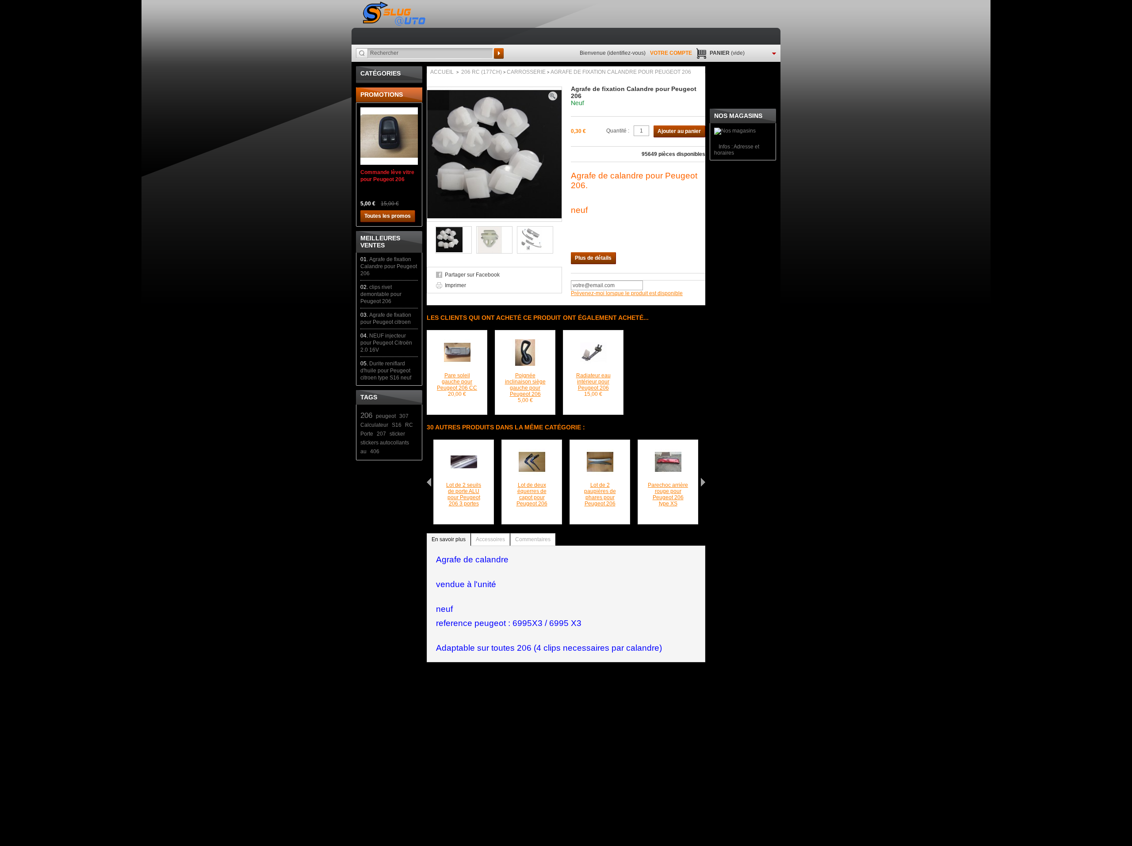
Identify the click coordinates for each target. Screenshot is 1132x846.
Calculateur (374, 425)
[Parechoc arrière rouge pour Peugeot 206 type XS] (668, 452)
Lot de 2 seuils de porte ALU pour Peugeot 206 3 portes (463, 494)
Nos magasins (738, 115)
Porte (366, 434)
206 (366, 415)
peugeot (386, 416)
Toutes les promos (387, 216)
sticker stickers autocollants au (384, 443)
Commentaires (533, 539)
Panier (727, 53)
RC (409, 425)
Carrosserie (526, 72)
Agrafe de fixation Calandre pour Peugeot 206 (388, 266)
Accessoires (490, 539)
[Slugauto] (395, 14)
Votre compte (671, 53)
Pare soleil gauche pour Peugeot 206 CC (457, 381)
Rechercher (499, 53)
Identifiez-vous (626, 53)
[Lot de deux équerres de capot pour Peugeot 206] (532, 452)
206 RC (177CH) (481, 72)
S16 (397, 425)
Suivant (703, 482)
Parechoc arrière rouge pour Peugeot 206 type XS (668, 494)
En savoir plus (449, 539)
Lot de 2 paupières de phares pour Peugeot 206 (600, 494)
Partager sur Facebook (472, 275)
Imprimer (455, 285)
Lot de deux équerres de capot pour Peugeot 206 (531, 494)
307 (404, 416)
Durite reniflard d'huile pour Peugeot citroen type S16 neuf (385, 370)
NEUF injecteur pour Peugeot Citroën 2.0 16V (386, 343)
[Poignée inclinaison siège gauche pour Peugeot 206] (525, 342)
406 (374, 451)
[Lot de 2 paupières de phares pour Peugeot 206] (600, 452)
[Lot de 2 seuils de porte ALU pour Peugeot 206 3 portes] (464, 452)
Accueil (442, 72)
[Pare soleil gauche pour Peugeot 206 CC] (457, 342)
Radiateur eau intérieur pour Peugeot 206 (593, 381)
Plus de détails (593, 258)
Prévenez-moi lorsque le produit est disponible (627, 293)
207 (381, 434)
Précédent (429, 482)
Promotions (381, 94)
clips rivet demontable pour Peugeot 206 (381, 294)
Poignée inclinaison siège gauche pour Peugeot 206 (525, 384)
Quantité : (617, 131)
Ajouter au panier (679, 131)
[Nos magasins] (735, 131)
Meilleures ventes (380, 242)
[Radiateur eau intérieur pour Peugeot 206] (593, 342)
